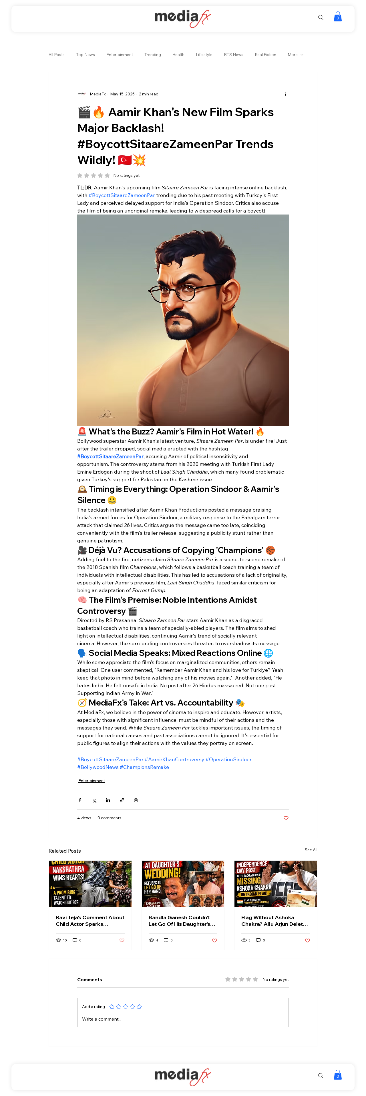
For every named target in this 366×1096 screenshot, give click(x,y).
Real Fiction (265, 54)
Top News (85, 54)
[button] (338, 16)
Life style (204, 54)
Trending (152, 54)
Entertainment (119, 54)
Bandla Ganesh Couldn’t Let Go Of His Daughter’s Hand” (179, 920)
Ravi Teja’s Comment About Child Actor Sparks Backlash (90, 920)
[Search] (321, 17)
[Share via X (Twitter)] (94, 800)
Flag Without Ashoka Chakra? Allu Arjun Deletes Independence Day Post (275, 920)
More (293, 54)
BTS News (233, 54)
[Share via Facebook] (80, 800)
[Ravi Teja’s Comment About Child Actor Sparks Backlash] (90, 884)
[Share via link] (122, 800)
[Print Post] (136, 800)
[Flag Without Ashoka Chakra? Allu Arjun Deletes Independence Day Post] (275, 884)
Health (178, 54)
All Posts (57, 54)
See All (311, 849)
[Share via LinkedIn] (108, 800)
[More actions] (285, 94)
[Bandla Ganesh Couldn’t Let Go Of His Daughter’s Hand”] (183, 884)
